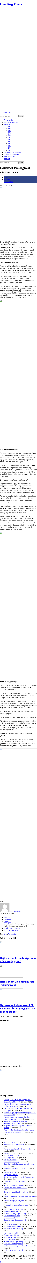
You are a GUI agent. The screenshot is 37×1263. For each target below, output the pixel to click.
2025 (9, 129)
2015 (9, 150)
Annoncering (9, 120)
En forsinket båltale (11, 1211)
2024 (9, 131)
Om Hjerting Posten (11, 154)
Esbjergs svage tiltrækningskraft (16, 1192)
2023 (9, 133)
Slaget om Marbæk (11, 1175)
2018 (9, 144)
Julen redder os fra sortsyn (14, 1145)
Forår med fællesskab (12, 1216)
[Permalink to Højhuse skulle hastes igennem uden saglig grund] (11, 953)
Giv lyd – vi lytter (10, 1224)
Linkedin (7, 924)
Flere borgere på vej (11, 1162)
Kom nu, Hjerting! (10, 1237)
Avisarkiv (7, 124)
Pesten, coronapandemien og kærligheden (20, 1196)
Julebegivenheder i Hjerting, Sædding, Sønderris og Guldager (18, 1122)
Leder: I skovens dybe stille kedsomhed (18, 1246)
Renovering (12, 934)
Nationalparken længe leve (14, 1209)
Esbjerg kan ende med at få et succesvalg (19, 1177)
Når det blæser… (10, 1142)
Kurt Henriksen (15, 911)
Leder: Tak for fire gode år (13, 1244)
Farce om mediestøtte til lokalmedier (17, 1149)
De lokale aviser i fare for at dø (15, 1188)
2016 (9, 148)
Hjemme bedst (9, 1218)
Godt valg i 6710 (10, 1239)
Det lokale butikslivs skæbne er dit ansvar (19, 1164)
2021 (9, 137)
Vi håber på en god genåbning (15, 1213)
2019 (9, 141)
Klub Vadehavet (10, 157)
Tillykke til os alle (10, 1173)
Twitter (6, 917)
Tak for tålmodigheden (12, 1226)
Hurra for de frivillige (11, 1233)
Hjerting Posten (12, 4)
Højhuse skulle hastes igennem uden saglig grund (18, 959)
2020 (9, 139)
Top (1, 1262)
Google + (7, 922)
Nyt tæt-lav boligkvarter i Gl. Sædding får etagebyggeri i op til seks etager (17, 1008)
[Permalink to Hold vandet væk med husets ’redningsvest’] (11, 977)
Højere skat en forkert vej (13, 1229)
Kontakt (7, 159)
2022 (9, 135)
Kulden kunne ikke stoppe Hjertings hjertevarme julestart (17, 1118)
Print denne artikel (11, 930)
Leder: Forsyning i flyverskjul (14, 1250)
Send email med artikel (12, 928)
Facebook (7, 919)
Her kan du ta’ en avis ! (12, 152)
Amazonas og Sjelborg (12, 1235)
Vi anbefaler (8, 182)
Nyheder (7, 180)
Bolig (6, 177)
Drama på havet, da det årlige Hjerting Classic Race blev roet (18, 1101)
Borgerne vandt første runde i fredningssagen (15, 1156)
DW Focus (7, 112)
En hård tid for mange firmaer (15, 1181)
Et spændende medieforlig (14, 1185)
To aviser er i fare (10, 1153)
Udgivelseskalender (11, 122)
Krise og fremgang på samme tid (16, 1205)
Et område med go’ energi (13, 1241)
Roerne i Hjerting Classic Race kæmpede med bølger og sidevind (19, 1131)
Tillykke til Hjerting (10, 1160)
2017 (9, 146)
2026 (9, 126)
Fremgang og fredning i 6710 (14, 1168)
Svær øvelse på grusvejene (14, 1201)
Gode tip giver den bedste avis (15, 1220)
